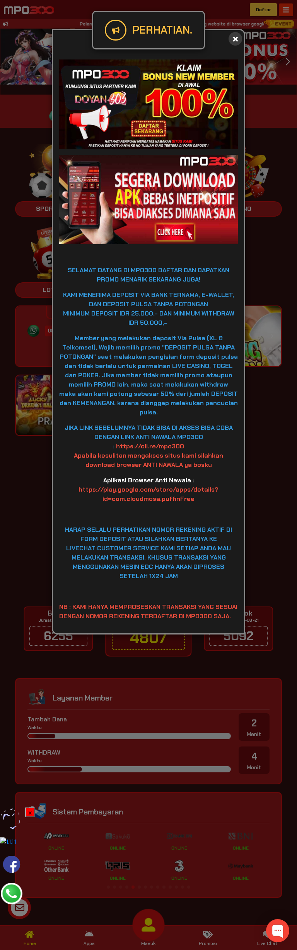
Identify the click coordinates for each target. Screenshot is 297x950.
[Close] (235, 39)
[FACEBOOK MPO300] (11, 864)
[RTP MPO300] (11, 818)
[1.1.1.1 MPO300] (8, 841)
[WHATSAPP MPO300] (11, 893)
